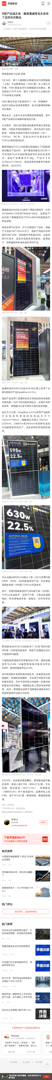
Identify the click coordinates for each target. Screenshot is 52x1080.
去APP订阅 (31, 1052)
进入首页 (26, 1062)
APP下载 (38, 1062)
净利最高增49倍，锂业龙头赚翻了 (17, 873)
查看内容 (11, 1052)
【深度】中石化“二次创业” (16, 1042)
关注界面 (13, 1062)
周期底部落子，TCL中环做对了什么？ (17, 889)
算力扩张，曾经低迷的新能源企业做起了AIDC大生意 (17, 979)
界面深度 (15, 1035)
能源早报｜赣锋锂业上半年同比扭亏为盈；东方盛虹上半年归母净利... (17, 996)
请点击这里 (20, 808)
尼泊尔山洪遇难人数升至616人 (16, 1009)
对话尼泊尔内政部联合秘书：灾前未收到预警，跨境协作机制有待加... (17, 933)
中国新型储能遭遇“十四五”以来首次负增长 (17, 858)
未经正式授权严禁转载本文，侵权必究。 (18, 812)
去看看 (42, 822)
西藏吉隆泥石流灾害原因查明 (16, 946)
